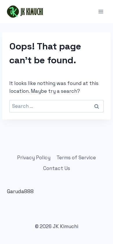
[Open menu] (100, 11)
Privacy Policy (33, 157)
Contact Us (56, 168)
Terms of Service (76, 157)
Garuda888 (20, 191)
